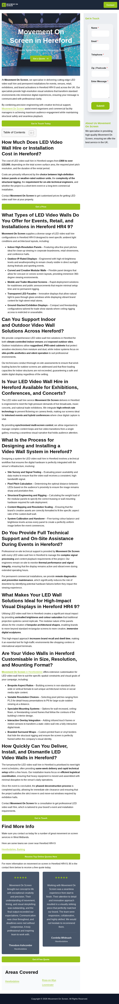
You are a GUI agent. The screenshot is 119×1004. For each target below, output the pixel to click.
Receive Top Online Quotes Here (41, 856)
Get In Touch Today (41, 123)
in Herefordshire (22, 672)
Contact (110, 5)
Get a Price (41, 207)
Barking (21, 849)
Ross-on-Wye (49, 980)
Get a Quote (39, 58)
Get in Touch (41, 818)
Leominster (48, 985)
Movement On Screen (13, 108)
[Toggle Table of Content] (30, 132)
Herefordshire (9, 849)
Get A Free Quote (41, 959)
